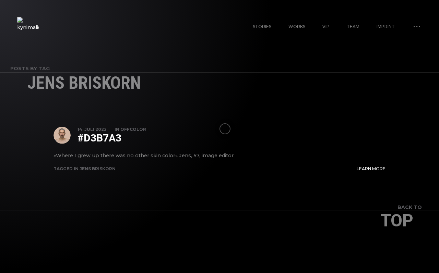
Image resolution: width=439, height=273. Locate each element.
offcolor (133, 129)
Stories (262, 26)
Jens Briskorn (98, 168)
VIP (326, 26)
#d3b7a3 (99, 138)
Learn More (371, 168)
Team (353, 26)
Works (296, 26)
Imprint (386, 26)
